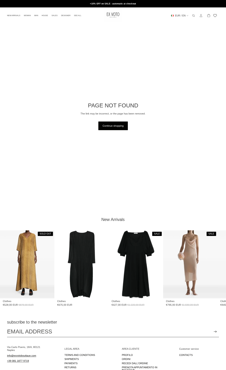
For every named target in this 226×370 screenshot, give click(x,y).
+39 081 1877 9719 (18, 361)
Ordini (126, 359)
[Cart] (209, 15)
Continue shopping (113, 125)
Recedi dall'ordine (135, 363)
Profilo (127, 355)
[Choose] (103, 293)
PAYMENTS (71, 363)
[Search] (193, 15)
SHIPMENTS (71, 359)
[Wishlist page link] (215, 15)
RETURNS (70, 367)
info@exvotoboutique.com (21, 355)
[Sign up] (215, 331)
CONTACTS (186, 355)
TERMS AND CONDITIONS (79, 355)
